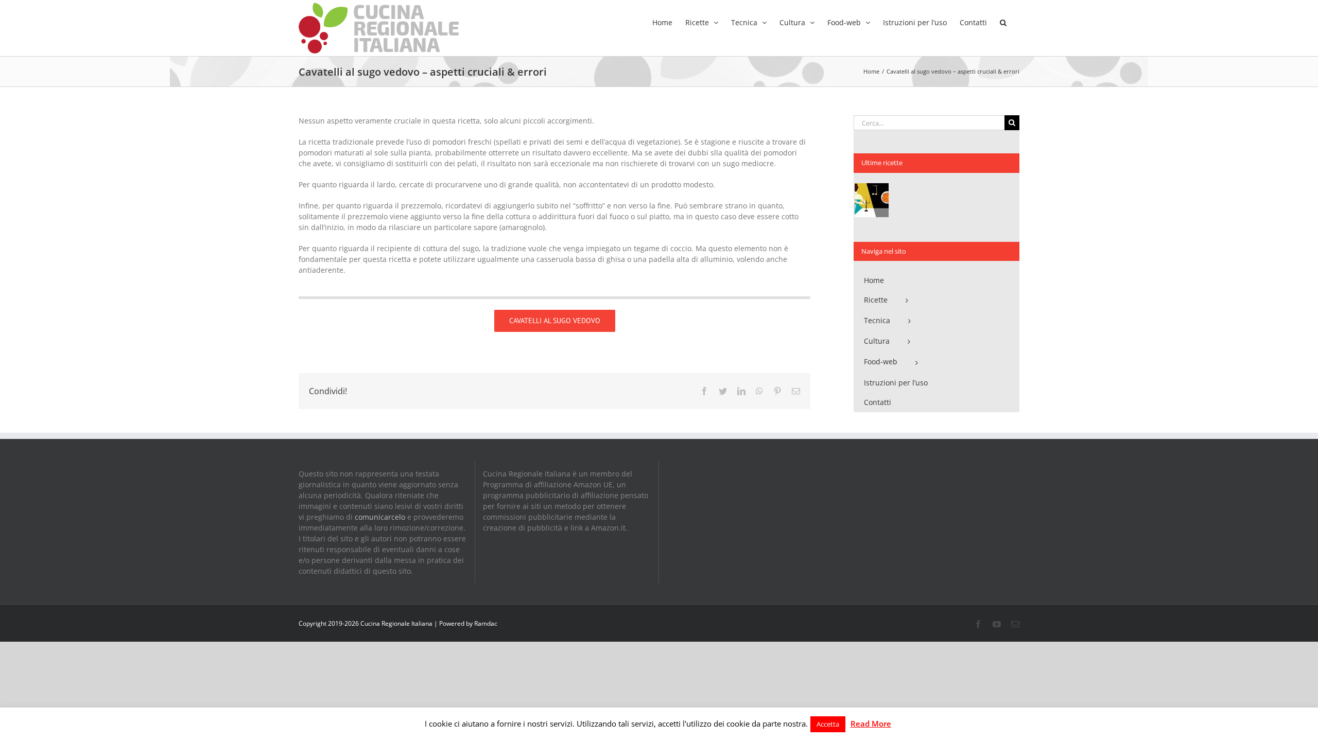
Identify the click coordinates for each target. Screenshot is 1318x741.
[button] (1003, 21)
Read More (871, 723)
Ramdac (485, 623)
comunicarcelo (380, 517)
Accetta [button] (828, 724)
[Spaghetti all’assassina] (871, 200)
